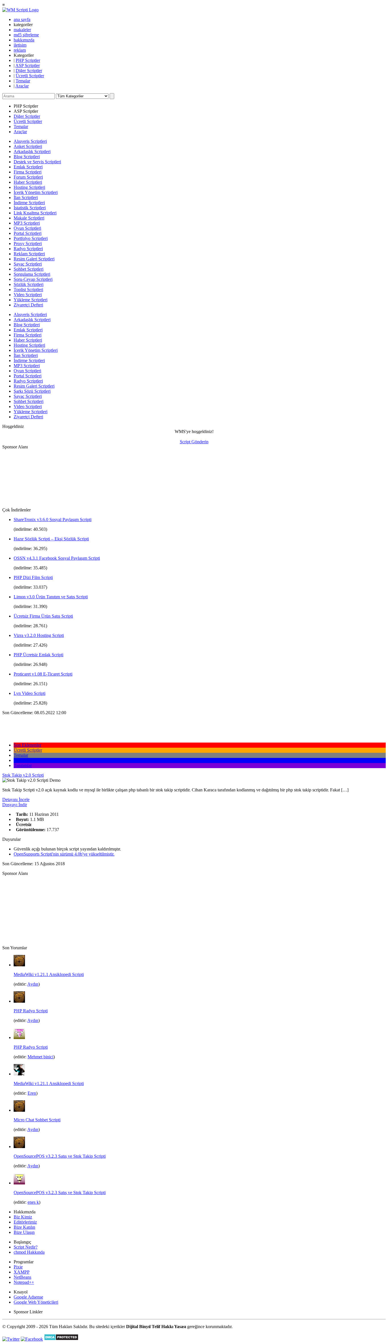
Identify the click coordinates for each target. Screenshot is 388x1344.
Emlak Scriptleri (28, 166)
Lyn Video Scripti (29, 693)
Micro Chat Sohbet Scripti (37, 1119)
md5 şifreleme (26, 34)
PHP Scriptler (28, 60)
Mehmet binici (40, 1056)
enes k (33, 1202)
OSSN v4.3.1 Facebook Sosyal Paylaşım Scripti (57, 558)
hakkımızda (24, 39)
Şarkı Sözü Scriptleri (32, 391)
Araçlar (22, 85)
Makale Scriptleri (29, 218)
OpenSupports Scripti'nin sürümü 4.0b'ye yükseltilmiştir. (64, 854)
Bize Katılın (24, 1227)
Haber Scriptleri (28, 182)
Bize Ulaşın (24, 1232)
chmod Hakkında (29, 1252)
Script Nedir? (25, 1247)
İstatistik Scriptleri (30, 207)
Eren (32, 1093)
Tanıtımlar (23, 765)
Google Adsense (28, 1297)
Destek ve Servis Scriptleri (37, 161)
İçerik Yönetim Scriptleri (36, 192)
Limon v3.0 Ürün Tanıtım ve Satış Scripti (51, 596)
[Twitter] (11, 1339)
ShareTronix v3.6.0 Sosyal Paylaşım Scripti (52, 519)
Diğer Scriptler (29, 70)
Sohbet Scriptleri (28, 269)
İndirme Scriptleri (29, 202)
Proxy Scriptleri (28, 243)
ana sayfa (22, 19)
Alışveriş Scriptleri (30, 141)
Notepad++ (24, 1282)
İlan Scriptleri (26, 197)
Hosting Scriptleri (29, 187)
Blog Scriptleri (27, 156)
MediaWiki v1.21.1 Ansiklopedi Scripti (49, 974)
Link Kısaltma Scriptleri (35, 212)
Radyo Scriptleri (28, 248)
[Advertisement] (30, 478)
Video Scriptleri (28, 294)
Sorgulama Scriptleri (32, 274)
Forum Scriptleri (28, 177)
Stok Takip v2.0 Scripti (23, 775)
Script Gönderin (194, 441)
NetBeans (22, 1277)
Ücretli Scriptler (30, 75)
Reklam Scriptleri (29, 253)
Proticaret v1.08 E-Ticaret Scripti (43, 674)
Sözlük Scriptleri (28, 284)
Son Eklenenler (27, 745)
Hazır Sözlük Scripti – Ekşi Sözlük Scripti (51, 538)
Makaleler (23, 760)
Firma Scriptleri (27, 172)
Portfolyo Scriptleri (31, 238)
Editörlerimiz (25, 1222)
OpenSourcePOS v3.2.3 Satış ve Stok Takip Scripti (60, 1156)
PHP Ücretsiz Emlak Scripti (38, 654)
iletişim (20, 45)
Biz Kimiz (23, 1217)
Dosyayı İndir (14, 804)
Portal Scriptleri (27, 233)
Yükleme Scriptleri (30, 299)
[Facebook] (32, 1339)
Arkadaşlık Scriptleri (32, 151)
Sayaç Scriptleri (28, 264)
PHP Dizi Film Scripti (33, 577)
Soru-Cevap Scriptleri (33, 279)
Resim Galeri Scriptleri (34, 258)
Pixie (18, 1266)
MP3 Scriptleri (27, 223)
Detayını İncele (16, 799)
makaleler (22, 29)
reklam (20, 50)
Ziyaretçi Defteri (28, 304)
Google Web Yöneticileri (36, 1302)
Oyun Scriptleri (27, 228)
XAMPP (22, 1272)
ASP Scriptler (27, 65)
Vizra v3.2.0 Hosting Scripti (39, 635)
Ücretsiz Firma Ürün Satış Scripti (43, 616)
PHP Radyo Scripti (31, 1010)
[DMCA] (61, 1339)
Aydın (32, 984)
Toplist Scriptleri (28, 289)
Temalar (23, 80)
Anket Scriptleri (28, 146)
